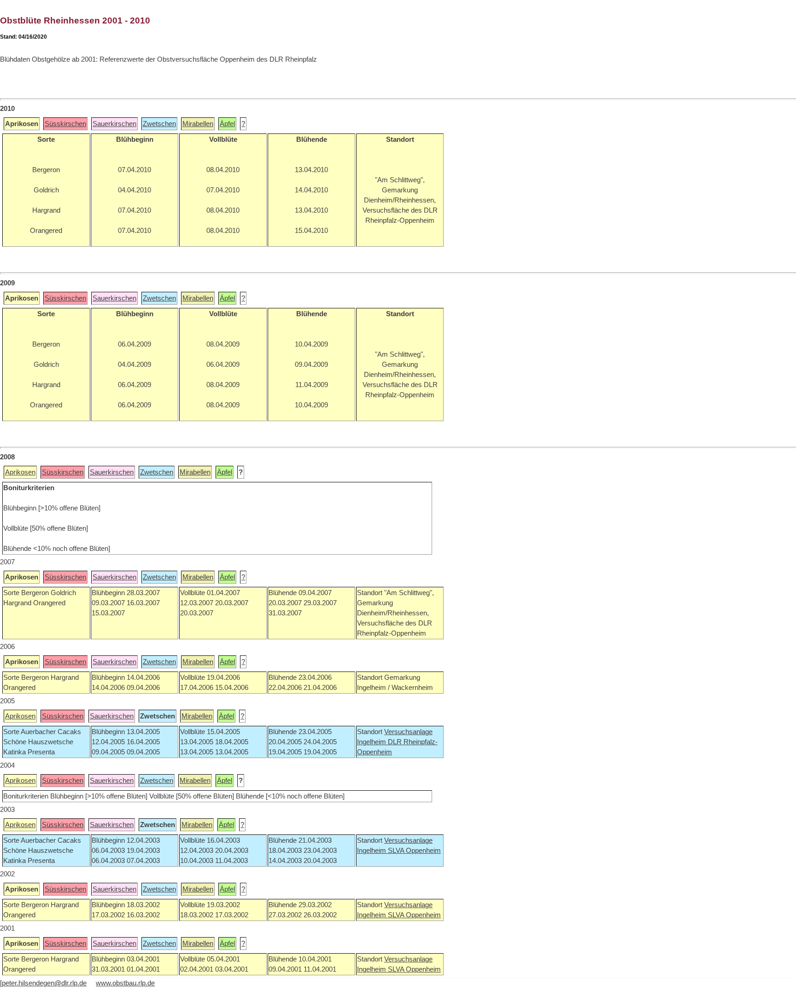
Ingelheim (372, 742)
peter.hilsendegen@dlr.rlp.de (44, 983)
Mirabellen (197, 123)
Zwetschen (159, 123)
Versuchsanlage (408, 731)
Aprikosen (20, 472)
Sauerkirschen (114, 123)
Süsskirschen (65, 123)
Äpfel (227, 123)
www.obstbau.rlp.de (125, 983)
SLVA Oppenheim (414, 850)
